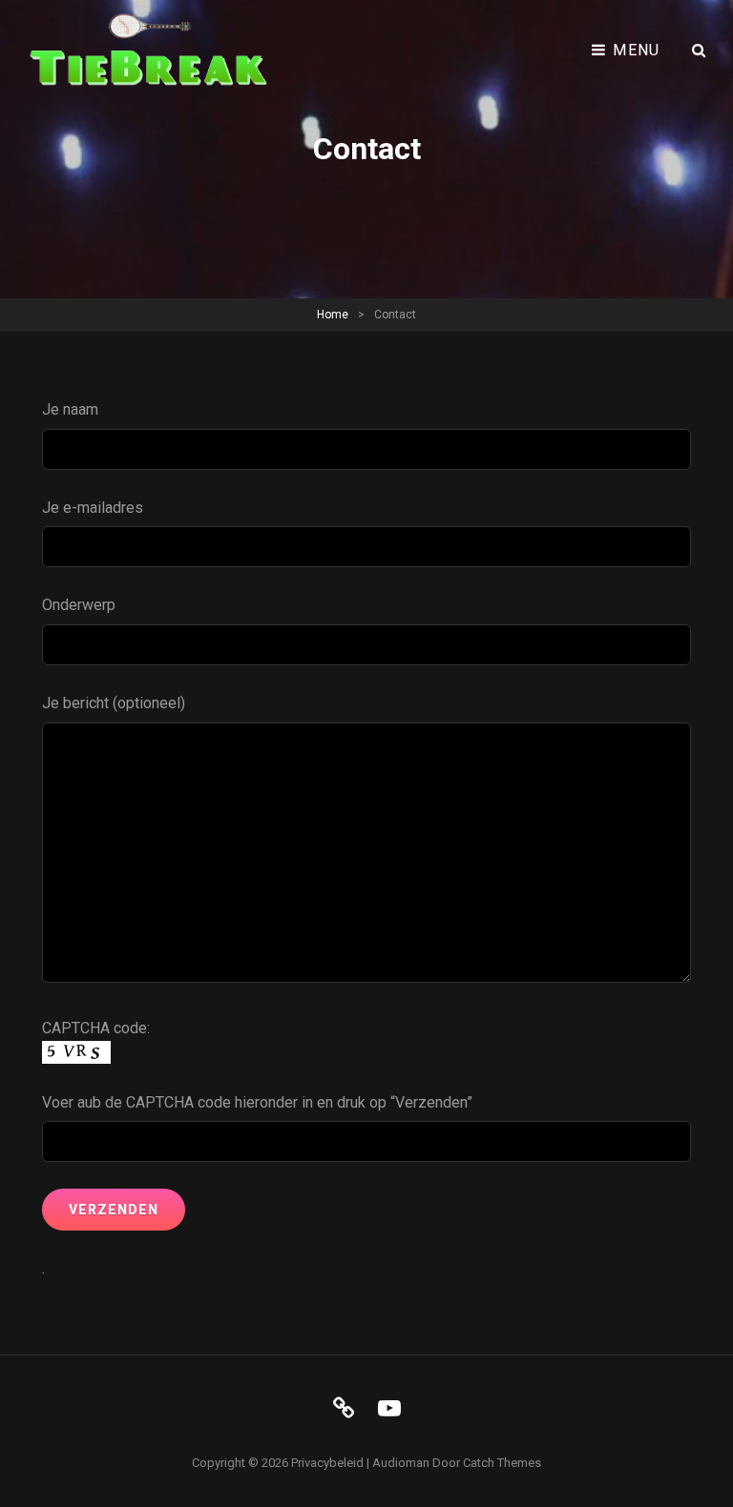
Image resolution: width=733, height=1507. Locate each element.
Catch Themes (502, 1463)
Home (332, 314)
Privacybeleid (327, 1463)
